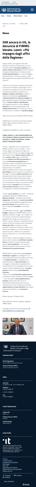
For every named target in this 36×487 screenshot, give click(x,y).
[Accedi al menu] (32, 9)
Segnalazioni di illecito (10, 467)
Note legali (6, 464)
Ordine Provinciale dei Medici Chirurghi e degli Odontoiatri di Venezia (14, 10)
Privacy (5, 459)
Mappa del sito (7, 471)
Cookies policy (7, 461)
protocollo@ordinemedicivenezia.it (12, 363)
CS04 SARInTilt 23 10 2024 (16, 309)
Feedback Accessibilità (10, 462)
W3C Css (5, 466)
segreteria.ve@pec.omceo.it (10, 367)
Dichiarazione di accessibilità (12, 469)
